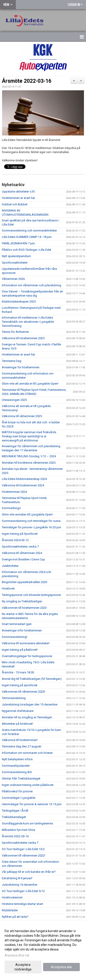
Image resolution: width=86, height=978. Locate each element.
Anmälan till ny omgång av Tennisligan (27, 717)
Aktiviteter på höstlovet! (17, 723)
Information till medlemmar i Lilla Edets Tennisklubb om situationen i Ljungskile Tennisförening (28, 322)
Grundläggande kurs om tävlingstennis (27, 823)
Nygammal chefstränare (17, 711)
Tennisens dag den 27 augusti (21, 746)
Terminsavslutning (14, 698)
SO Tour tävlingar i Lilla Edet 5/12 (23, 891)
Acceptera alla (61, 967)
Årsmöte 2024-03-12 (15, 540)
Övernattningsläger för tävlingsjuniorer (27, 656)
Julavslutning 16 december (19, 884)
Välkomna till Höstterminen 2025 (23, 338)
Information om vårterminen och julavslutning (31, 285)
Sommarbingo (11, 508)
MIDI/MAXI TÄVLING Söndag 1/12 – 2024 (29, 456)
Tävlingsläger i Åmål (15, 810)
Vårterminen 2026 (13, 279)
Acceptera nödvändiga (22, 967)
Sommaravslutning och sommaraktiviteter (29, 230)
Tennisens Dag (11, 361)
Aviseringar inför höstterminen (22, 630)
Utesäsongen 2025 (14, 400)
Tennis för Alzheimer (15, 331)
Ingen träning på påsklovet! (20, 649)
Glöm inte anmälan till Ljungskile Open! (27, 514)
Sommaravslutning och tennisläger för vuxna (31, 521)
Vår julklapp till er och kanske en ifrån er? (29, 871)
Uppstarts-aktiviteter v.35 (18, 191)
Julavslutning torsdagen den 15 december (30, 704)
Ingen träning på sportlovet (19, 685)
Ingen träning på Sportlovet (20, 533)
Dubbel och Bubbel (14, 204)
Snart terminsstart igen (17, 624)
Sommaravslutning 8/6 (17, 772)
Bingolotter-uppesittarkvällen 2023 (24, 582)
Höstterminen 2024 (14, 491)
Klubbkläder (10, 910)
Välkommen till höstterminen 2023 (24, 607)
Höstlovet (8, 588)
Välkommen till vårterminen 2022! (23, 855)
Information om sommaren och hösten (27, 753)
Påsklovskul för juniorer (17, 791)
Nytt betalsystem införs (17, 759)
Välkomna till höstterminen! (20, 740)
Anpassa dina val (17, 955)
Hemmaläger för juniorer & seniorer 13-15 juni (31, 804)
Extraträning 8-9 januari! (17, 878)
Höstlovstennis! (12, 897)
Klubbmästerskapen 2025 (19, 301)
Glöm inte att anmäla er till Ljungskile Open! (30, 383)
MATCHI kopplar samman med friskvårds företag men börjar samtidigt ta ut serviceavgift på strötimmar (29, 436)
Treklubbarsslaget (14, 817)
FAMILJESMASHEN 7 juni (18, 243)
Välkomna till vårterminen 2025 (22, 416)
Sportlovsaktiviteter (15, 262)
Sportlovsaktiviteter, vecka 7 (20, 546)
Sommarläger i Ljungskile (18, 797)
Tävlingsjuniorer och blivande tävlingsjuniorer (31, 595)
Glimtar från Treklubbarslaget (21, 778)
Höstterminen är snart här (18, 198)
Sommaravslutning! (14, 637)
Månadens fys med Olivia (18, 830)
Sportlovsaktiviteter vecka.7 (20, 842)
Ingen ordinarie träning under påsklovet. (28, 785)
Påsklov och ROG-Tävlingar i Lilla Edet (26, 249)
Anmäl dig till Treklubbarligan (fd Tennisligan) (32, 678)
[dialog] (43, 950)
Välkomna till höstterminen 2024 (23, 485)
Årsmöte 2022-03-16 (26, 81)
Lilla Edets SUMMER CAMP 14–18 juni (27, 237)
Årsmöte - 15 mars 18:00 (18, 672)
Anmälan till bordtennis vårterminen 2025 (28, 462)
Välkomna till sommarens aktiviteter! (26, 643)
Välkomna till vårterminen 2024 (22, 553)
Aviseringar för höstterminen (20, 367)
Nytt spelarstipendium (16, 256)
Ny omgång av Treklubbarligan (22, 601)
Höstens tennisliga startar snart (22, 904)
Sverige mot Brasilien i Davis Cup (23, 559)
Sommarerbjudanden (16, 765)
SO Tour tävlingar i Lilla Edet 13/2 (23, 849)
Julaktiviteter (10, 566)
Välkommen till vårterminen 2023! (23, 691)
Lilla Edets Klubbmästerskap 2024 (24, 479)
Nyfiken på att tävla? (15, 916)
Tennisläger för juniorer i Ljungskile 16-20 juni (31, 527)
